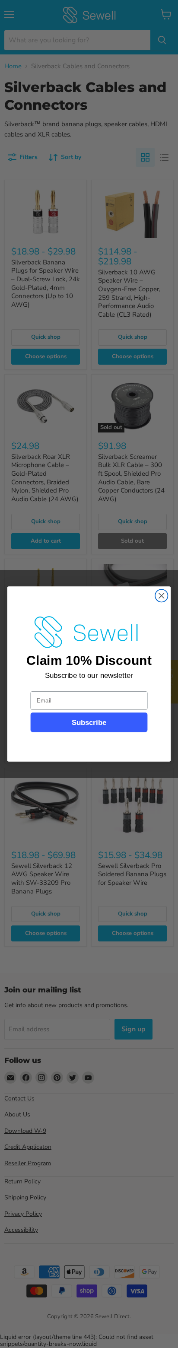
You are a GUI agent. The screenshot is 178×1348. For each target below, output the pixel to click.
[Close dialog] (161, 595)
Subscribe (89, 722)
